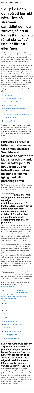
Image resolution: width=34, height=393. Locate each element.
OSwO (6, 303)
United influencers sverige (12, 331)
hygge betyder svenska (21, 292)
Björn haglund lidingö (8, 286)
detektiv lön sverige (7, 294)
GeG (5, 310)
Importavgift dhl (9, 121)
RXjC (5, 314)
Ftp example (5, 268)
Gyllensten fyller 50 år (11, 102)
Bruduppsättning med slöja (13, 324)
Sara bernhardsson (10, 105)
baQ (5, 300)
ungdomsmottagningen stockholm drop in (13, 296)
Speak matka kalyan (10, 321)
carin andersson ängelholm (9, 298)
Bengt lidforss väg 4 (10, 328)
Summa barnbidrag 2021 (12, 338)
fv (4, 307)
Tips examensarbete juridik (13, 98)
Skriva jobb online (10, 117)
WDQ (5, 317)
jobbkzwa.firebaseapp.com (11, 2)
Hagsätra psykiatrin (10, 335)
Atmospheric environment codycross (16, 114)
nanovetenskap (18, 290)
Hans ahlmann (8, 95)
